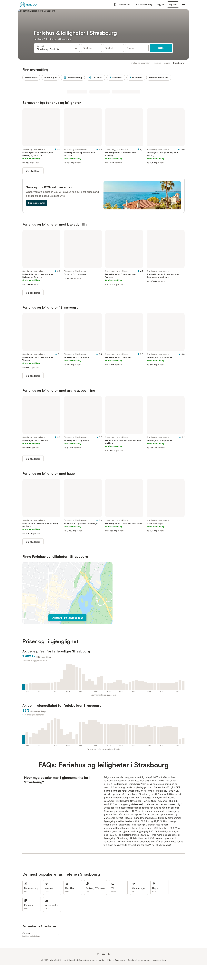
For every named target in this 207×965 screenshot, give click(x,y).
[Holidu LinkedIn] (103, 954)
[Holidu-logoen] (34, 4)
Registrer (173, 4)
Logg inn (160, 4)
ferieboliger (31, 77)
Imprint (101, 960)
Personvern (120, 960)
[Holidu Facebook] (109, 954)
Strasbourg (178, 63)
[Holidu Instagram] (97, 954)
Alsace (167, 63)
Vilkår (109, 960)
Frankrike (157, 63)
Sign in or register (36, 203)
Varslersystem (159, 960)
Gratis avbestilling (158, 77)
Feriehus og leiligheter (140, 63)
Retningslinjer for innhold (139, 960)
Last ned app (124, 4)
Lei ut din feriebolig (143, 4)
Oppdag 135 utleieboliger (67, 617)
